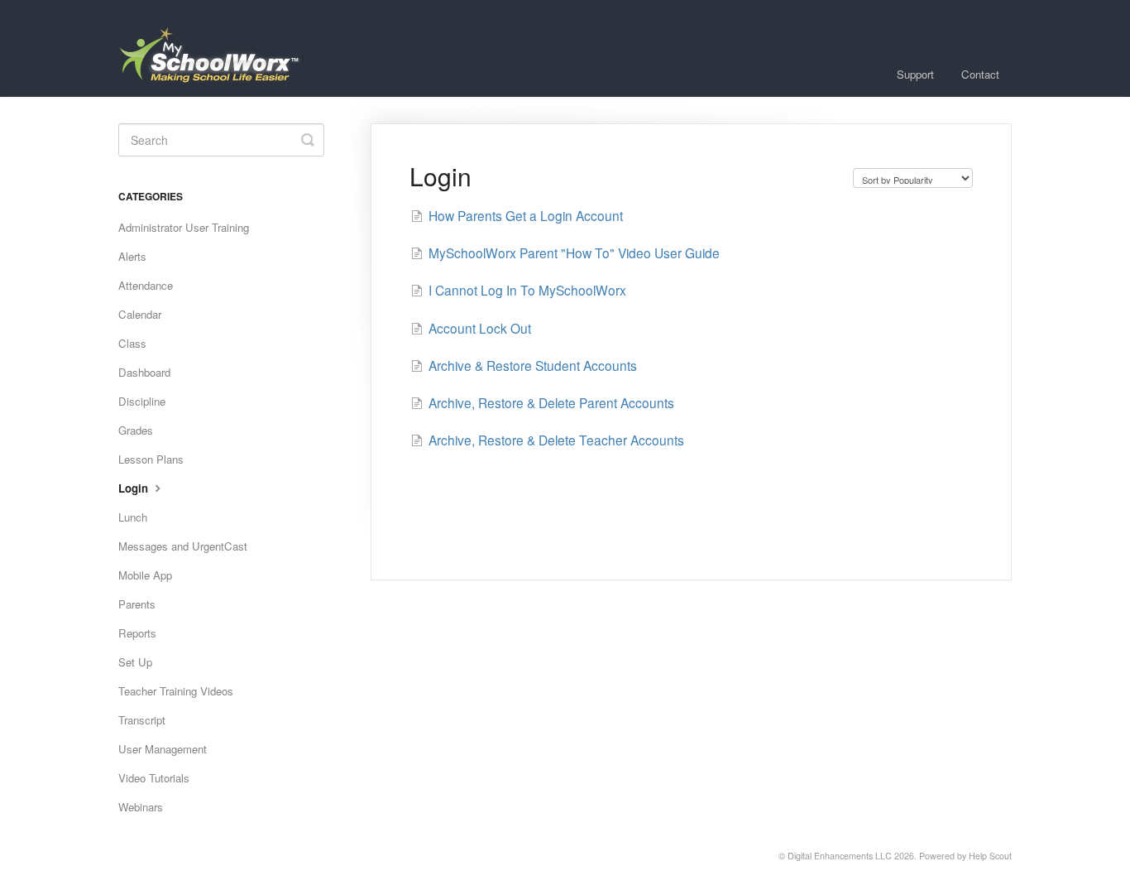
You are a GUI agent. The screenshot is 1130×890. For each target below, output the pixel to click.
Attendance (145, 285)
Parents (137, 604)
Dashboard (144, 372)
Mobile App (145, 575)
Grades (135, 430)
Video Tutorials (153, 778)
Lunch (132, 517)
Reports (137, 633)
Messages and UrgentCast (182, 546)
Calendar (139, 314)
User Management (162, 749)
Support (915, 74)
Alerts (132, 256)
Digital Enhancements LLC (840, 855)
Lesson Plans (151, 459)
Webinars (140, 807)
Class (132, 343)
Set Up (135, 662)
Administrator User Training (183, 227)
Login (134, 488)
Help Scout (990, 855)
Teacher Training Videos (175, 691)
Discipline (141, 401)
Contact (980, 74)
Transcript (141, 720)
